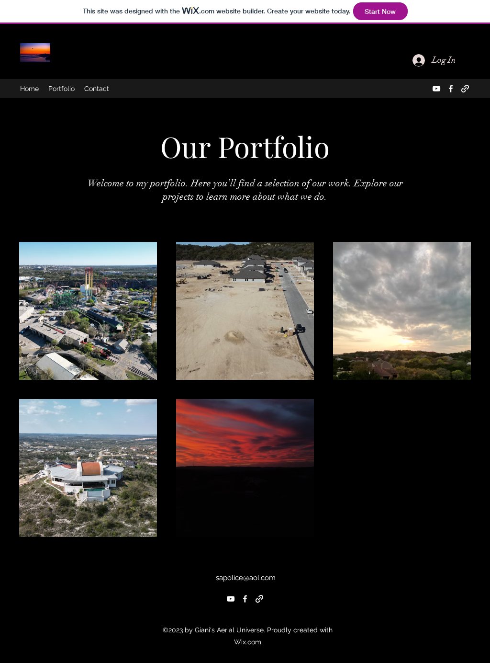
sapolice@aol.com (246, 577)
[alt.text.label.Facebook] (451, 88)
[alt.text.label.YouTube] (436, 88)
